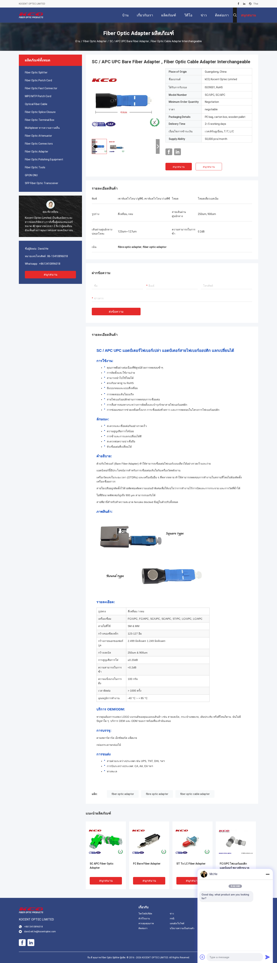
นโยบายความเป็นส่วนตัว (182, 928)
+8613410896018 (49, 263)
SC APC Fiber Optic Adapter (101, 865)
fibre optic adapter (157, 793)
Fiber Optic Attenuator (38, 135)
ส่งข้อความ (116, 311)
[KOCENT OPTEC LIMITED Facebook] (238, 4)
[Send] (268, 957)
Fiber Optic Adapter (95, 41)
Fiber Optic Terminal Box (39, 119)
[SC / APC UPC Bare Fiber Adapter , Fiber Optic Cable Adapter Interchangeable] (126, 102)
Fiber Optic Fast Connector (41, 88)
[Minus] (267, 874)
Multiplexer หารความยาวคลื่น (42, 127)
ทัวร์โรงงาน (144, 918)
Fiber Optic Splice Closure (40, 112)
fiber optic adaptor (123, 793)
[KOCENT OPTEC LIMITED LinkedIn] (244, 4)
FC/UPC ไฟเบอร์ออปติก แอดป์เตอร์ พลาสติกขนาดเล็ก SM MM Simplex (234, 867)
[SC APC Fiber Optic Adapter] (106, 841)
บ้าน (77, 41)
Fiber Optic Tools (35, 167)
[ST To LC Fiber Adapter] (192, 841)
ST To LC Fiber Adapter (191, 863)
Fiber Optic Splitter (36, 72)
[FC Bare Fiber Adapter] (149, 841)
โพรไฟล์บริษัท (145, 913)
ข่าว (172, 913)
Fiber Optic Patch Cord (38, 80)
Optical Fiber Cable (36, 104)
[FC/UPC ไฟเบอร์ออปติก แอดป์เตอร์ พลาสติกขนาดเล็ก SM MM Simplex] (236, 841)
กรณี (172, 918)
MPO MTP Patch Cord (38, 96)
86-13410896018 (57, 256)
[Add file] (202, 957)
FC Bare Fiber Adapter (147, 863)
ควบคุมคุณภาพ (146, 923)
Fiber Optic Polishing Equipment (44, 159)
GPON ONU (31, 175)
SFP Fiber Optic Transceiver (41, 183)
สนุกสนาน (50, 274)
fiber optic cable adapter (195, 793)
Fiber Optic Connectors (39, 143)
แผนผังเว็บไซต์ (177, 923)
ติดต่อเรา (143, 928)
